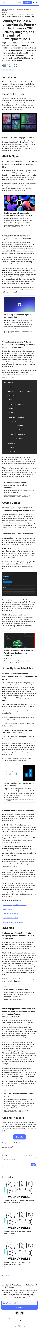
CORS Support (8, 909)
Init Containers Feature (10, 918)
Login (19, 2)
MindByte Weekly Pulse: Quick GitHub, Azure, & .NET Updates (16, 9)
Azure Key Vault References (12, 913)
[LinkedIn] (17, 1313)
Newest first (29, 1155)
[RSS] (22, 1313)
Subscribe (27, 2)
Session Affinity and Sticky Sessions (14, 905)
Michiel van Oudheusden (14, 64)
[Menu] (33, 2)
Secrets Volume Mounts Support (13, 922)
